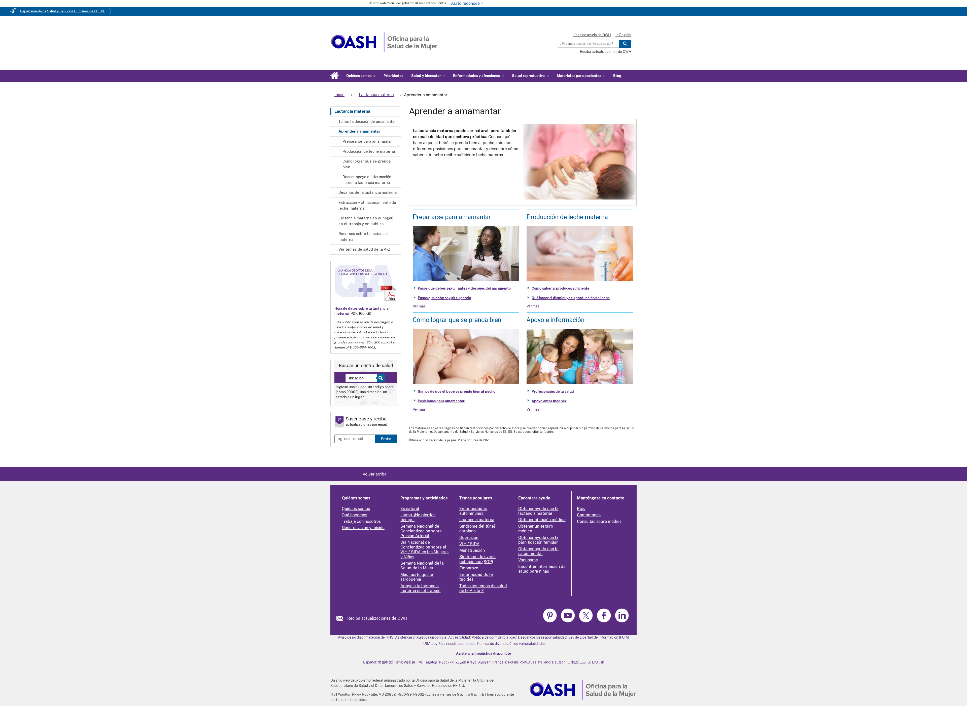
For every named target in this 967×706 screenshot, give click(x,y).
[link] (341, 618)
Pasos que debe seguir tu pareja (444, 298)
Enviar (386, 439)
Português (528, 662)
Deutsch (559, 662)
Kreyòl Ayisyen (479, 662)
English (598, 662)
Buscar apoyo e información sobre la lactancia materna (366, 180)
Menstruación (472, 550)
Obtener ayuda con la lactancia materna (538, 511)
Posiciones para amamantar (441, 401)
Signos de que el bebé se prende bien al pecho (456, 391)
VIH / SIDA (469, 543)
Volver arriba (375, 474)
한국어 (417, 662)
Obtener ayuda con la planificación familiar (538, 540)
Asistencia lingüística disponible (420, 637)
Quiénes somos (356, 498)
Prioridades (393, 76)
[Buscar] (625, 44)
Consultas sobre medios (599, 521)
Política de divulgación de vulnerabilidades (511, 644)
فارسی (585, 662)
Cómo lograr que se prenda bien (366, 164)
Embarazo (468, 568)
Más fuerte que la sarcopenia (416, 577)
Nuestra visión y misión (363, 527)
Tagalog (430, 662)
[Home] (384, 50)
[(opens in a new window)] (568, 621)
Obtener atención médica (542, 519)
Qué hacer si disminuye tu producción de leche (571, 298)
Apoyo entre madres (549, 401)
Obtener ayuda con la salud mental (538, 551)
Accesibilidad (459, 637)
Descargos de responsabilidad (542, 637)
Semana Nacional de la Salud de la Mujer (422, 565)
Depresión (468, 537)
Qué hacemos (354, 515)
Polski (513, 662)
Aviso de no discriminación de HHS (365, 637)
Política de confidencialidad (494, 637)
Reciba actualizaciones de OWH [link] (377, 618)
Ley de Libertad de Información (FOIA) (598, 637)
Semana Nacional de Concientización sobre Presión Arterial (421, 531)
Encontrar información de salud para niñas (542, 569)
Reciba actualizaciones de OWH (605, 52)
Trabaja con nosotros (361, 521)
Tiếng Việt (402, 662)
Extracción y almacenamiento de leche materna (367, 205)
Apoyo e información (555, 320)
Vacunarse (528, 560)
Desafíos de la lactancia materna (367, 192)
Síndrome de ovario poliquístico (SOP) (477, 559)
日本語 (572, 662)
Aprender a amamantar (359, 131)
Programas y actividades (423, 498)
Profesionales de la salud (553, 391)
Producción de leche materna (368, 151)
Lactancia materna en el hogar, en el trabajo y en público (365, 221)
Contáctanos (589, 515)
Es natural (409, 508)
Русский (446, 662)
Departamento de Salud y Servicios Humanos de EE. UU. (62, 11)
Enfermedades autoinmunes (473, 511)
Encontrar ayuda (534, 498)
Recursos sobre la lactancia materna (363, 236)
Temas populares (475, 498)
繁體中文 (385, 662)
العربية (460, 662)
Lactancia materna (352, 111)
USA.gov (430, 644)
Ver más (419, 306)
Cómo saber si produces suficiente (560, 288)
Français (499, 662)
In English (623, 35)
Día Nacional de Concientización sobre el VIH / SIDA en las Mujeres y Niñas (424, 549)
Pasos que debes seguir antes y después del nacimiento (464, 288)
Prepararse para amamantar (367, 141)
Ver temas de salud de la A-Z (364, 249)
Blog (617, 76)
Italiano (544, 662)
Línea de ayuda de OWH (592, 35)
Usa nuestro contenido (457, 644)
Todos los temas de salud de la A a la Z (483, 588)
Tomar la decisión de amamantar (367, 121)
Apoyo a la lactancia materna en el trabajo (420, 588)
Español (369, 662)
